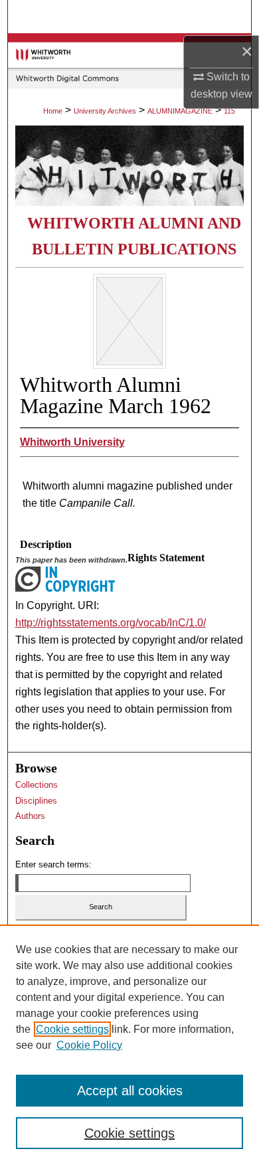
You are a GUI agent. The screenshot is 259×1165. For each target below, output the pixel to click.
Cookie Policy (89, 1045)
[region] (129, 1045)
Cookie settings (72, 1029)
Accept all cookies (130, 1090)
